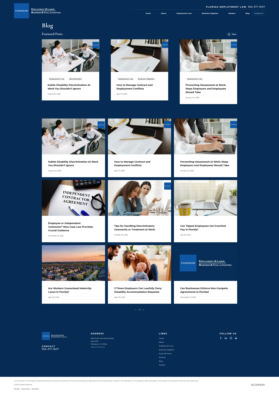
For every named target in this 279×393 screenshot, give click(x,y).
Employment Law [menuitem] (184, 13)
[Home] (37, 11)
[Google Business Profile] (236, 338)
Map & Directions (98, 347)
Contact (162, 365)
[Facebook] (221, 338)
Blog (161, 361)
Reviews (162, 357)
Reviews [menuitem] (231, 13)
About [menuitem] (163, 13)
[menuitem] (17, 389)
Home (161, 338)
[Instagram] (231, 338)
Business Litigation (166, 350)
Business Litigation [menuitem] (210, 13)
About (161, 342)
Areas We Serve (165, 354)
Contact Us (258, 13)
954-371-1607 (256, 7)
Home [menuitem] (148, 13)
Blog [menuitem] (248, 13)
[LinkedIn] (226, 338)
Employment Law (166, 346)
